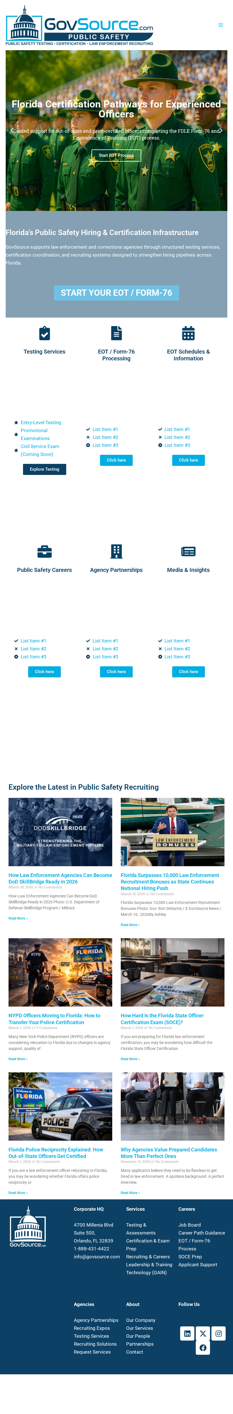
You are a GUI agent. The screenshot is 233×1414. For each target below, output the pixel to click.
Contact (134, 1352)
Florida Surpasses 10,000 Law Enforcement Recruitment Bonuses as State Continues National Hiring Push (170, 881)
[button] (12, 130)
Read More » (18, 918)
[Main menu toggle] (221, 24)
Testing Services (91, 1336)
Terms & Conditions (151, 1384)
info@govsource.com (97, 1256)
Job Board (189, 1225)
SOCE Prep (190, 1256)
